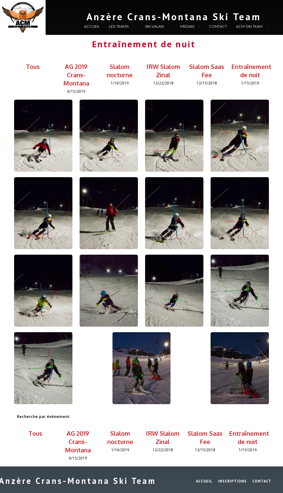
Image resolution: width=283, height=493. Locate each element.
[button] (121, 27)
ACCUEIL (92, 26)
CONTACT (218, 26)
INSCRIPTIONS (232, 481)
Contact (261, 481)
